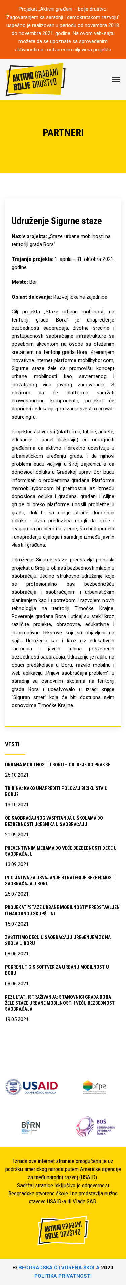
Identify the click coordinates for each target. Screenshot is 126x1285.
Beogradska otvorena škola (59, 1268)
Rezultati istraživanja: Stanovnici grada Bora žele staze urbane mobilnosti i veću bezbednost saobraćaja (60, 1003)
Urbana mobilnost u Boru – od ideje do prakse (57, 764)
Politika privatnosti (63, 1276)
